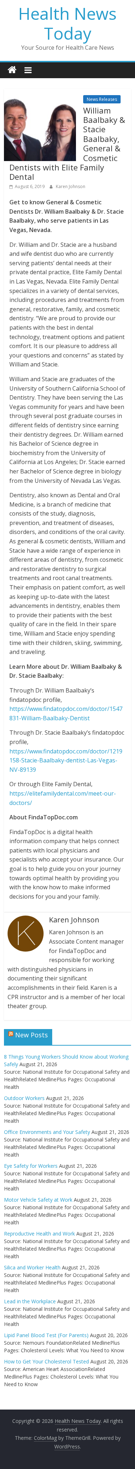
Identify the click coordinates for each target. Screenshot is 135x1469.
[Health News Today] (12, 70)
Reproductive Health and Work (39, 1233)
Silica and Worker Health (32, 1267)
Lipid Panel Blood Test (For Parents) (46, 1335)
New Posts (31, 1034)
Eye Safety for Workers (31, 1165)
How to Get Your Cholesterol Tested (46, 1361)
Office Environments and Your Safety (47, 1132)
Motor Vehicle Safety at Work (38, 1199)
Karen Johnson (70, 186)
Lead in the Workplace (30, 1301)
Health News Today (67, 23)
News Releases (102, 99)
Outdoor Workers (24, 1098)
